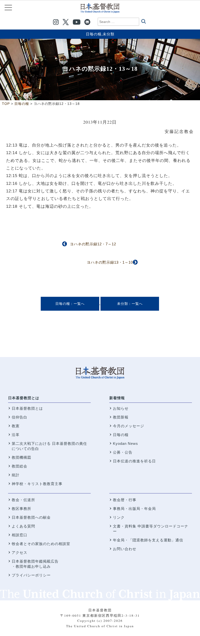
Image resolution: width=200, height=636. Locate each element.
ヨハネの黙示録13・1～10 (110, 262)
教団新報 (121, 417)
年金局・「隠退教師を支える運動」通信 (148, 540)
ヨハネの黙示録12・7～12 (93, 244)
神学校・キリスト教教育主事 (37, 484)
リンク (119, 517)
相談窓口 (19, 535)
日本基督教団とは (23, 398)
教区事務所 (21, 509)
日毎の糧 (93, 34)
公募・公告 (122, 452)
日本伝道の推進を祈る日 (134, 461)
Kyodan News (125, 443)
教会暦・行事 (124, 500)
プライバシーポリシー (31, 575)
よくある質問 (23, 526)
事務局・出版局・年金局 (134, 509)
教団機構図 (21, 457)
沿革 (16, 435)
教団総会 (19, 466)
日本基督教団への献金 (31, 517)
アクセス (19, 552)
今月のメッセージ (128, 426)
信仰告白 (19, 417)
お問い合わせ (124, 549)
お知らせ (121, 408)
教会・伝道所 (23, 500)
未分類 (108, 34)
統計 (16, 475)
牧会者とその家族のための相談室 (41, 544)
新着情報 (117, 398)
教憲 (16, 426)
